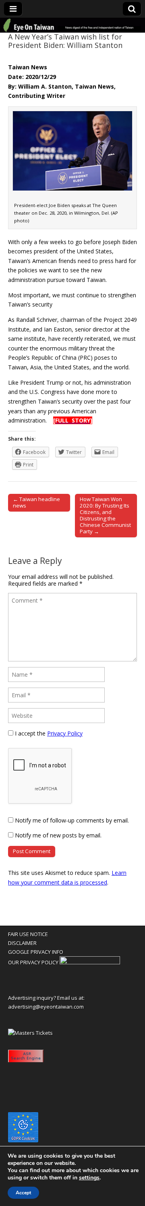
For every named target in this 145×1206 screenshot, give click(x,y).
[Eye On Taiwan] (72, 25)
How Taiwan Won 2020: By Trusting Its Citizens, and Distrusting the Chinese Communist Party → (105, 515)
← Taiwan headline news (36, 502)
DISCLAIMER (22, 943)
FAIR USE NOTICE (28, 934)
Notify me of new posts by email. (58, 835)
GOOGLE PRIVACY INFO (35, 951)
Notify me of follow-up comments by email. (72, 820)
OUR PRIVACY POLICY (33, 962)
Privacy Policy (65, 733)
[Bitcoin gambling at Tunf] (90, 962)
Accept (23, 1192)
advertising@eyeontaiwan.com (46, 1006)
